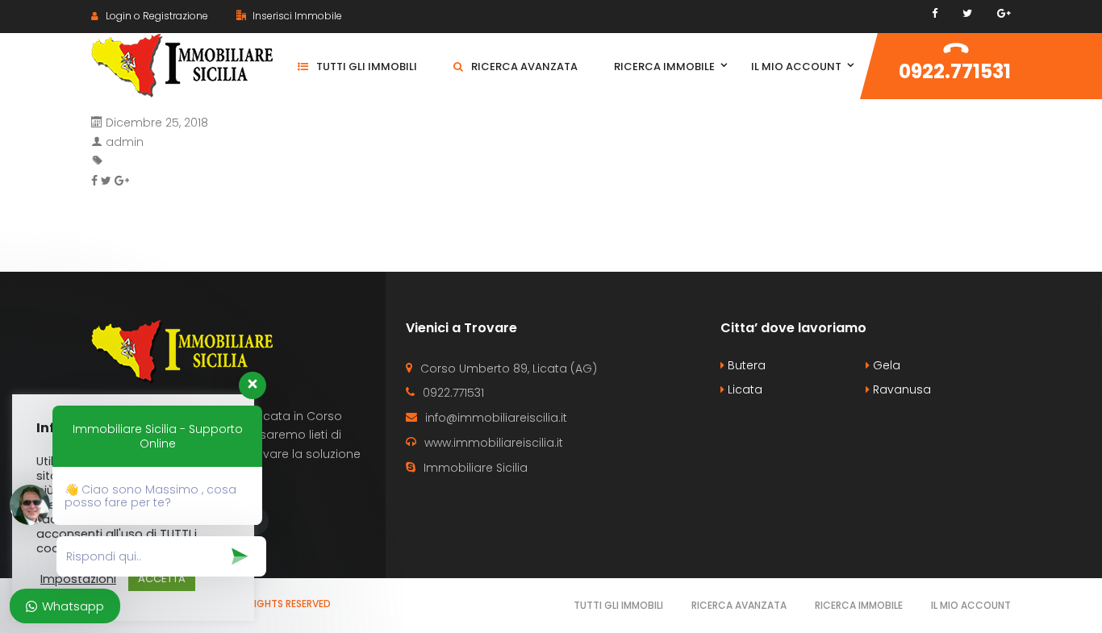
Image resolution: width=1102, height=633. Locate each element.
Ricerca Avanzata (739, 605)
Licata (743, 389)
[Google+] (1004, 13)
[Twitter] (967, 13)
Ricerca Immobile (859, 605)
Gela (885, 365)
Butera (745, 365)
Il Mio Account (971, 605)
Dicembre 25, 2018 (157, 123)
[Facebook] (934, 13)
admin (125, 142)
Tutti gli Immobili (618, 605)
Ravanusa (900, 389)
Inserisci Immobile (296, 16)
